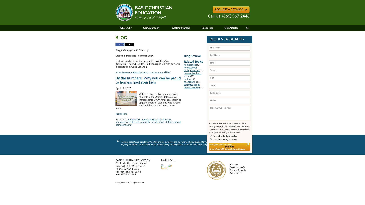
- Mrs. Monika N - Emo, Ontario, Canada (227, 149)
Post (131, 45)
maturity (145, 122)
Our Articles (231, 28)
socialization (157, 122)
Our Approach (151, 28)
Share (121, 45)
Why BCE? (125, 28)
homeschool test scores (127, 122)
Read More (121, 114)
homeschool (133, 119)
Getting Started (181, 28)
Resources (207, 28)
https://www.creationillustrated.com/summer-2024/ (143, 72)
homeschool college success (156, 119)
